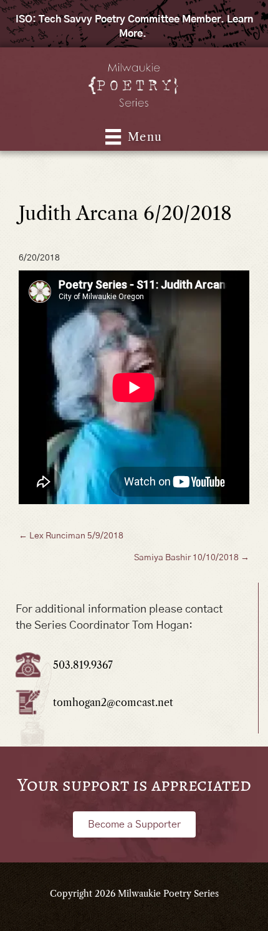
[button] (134, 824)
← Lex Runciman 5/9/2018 (71, 536)
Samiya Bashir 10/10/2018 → (191, 557)
